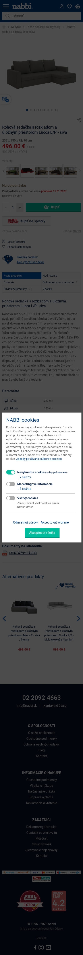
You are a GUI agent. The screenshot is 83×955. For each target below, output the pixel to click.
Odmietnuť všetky (25, 522)
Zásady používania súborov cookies (39, 458)
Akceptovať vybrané (55, 522)
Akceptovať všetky (42, 532)
